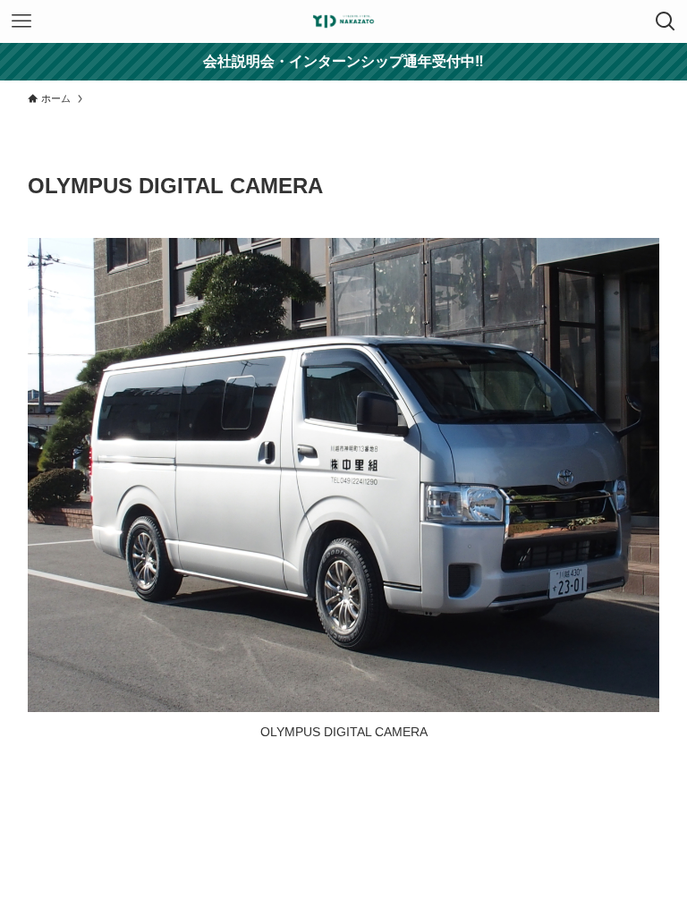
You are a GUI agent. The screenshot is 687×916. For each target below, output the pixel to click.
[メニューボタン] (21, 21)
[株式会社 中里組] (343, 21)
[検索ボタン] (665, 21)
